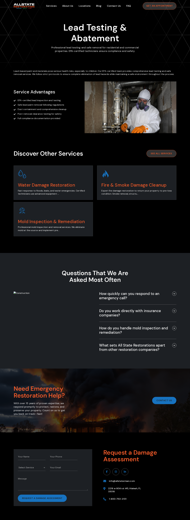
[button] (137, 296)
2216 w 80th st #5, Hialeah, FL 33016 (124, 490)
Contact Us (114, 6)
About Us (67, 6)
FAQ (128, 6)
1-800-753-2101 (118, 498)
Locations (85, 6)
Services (51, 6)
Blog (98, 6)
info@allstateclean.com (122, 481)
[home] (24, 6)
